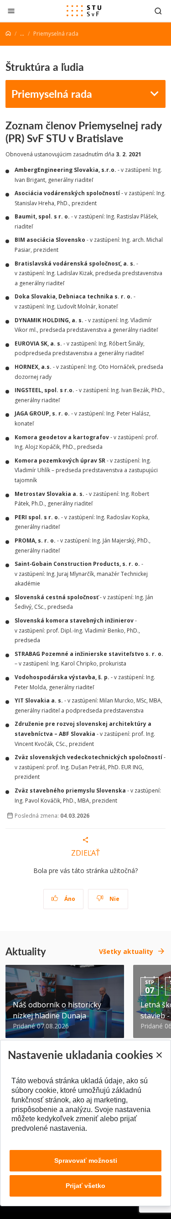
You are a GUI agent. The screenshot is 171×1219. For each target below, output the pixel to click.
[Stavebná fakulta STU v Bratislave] (84, 11)
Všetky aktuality (126, 951)
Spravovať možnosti (85, 1160)
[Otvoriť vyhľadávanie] (158, 10)
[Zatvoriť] (11, 10)
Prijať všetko (85, 1185)
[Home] (8, 33)
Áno (69, 899)
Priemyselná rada (51, 93)
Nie (113, 899)
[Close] (158, 1054)
